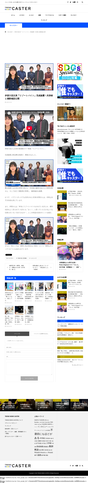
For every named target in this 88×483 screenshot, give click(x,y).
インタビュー (42, 427)
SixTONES (42, 422)
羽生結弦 (37, 452)
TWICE (35, 424)
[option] (9, 405)
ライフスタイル (49, 15)
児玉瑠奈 (25, 258)
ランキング (44, 20)
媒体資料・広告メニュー (11, 428)
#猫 (64, 133)
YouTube (39, 424)
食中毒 (43, 455)
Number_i (37, 422)
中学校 (42, 438)
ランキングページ (77, 365)
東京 (43, 450)
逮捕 (39, 455)
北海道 (43, 441)
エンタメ (31, 15)
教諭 (36, 450)
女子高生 (44, 443)
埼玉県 (47, 441)
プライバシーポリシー (11, 423)
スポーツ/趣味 (62, 15)
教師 (51, 446)
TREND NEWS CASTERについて (14, 420)
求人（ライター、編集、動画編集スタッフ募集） (16, 432)
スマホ (49, 426)
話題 (39, 15)
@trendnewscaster (62, 129)
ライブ (43, 430)
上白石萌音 (47, 430)
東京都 (46, 450)
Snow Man (47, 422)
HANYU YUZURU (39, 420)
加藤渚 (39, 441)
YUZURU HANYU (47, 424)
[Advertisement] (44, 48)
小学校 (48, 443)
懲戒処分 (46, 446)
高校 (46, 455)
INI (46, 420)
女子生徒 (38, 443)
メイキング (38, 430)
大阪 (50, 441)
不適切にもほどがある (43, 433)
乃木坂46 (47, 438)
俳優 (51, 438)
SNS (51, 422)
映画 (40, 450)
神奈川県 (50, 450)
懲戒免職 (40, 446)
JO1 (48, 420)
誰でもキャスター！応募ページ (13, 436)
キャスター (74, 15)
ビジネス (22, 15)
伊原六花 (20, 258)
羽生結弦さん (43, 452)
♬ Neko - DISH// (70, 133)
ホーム (13, 15)
